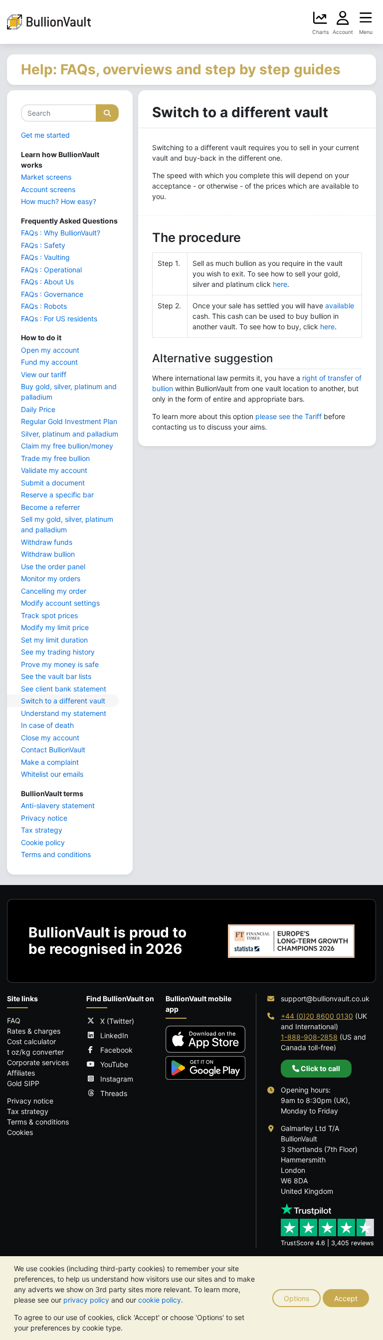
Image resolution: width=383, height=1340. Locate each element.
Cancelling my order (53, 591)
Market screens (46, 177)
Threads (113, 1093)
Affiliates (21, 1073)
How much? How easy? (58, 201)
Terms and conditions (56, 854)
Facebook (116, 1050)
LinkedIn (114, 1035)
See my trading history (58, 652)
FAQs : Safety (43, 245)
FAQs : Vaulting (45, 257)
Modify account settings (60, 603)
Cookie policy (43, 842)
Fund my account (49, 362)
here (280, 284)
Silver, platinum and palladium (69, 434)
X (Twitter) (117, 1021)
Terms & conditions (38, 1121)
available (339, 305)
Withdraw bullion (48, 554)
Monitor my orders (50, 578)
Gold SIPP (23, 1083)
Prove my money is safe (60, 664)
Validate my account (54, 470)
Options (296, 1298)
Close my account (50, 737)
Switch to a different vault (63, 700)
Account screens (48, 189)
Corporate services (38, 1062)
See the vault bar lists (56, 676)
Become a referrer (50, 507)
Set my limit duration (54, 640)
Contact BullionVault (53, 749)
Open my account (50, 350)
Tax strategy (41, 830)
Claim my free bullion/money (67, 446)
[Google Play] (205, 1068)
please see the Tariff (288, 416)
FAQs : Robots (44, 306)
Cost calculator (31, 1041)
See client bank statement (63, 688)
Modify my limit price (55, 627)
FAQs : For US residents (59, 318)
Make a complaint (50, 762)
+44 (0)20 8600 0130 (317, 1016)
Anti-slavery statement (58, 805)
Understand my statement (63, 713)
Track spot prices (49, 615)
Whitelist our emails (52, 774)
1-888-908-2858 (309, 1037)
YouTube (114, 1064)
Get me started (45, 135)
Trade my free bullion (55, 458)
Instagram (116, 1079)
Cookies (20, 1132)
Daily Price (38, 409)
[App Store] (205, 1039)
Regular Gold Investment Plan (69, 421)
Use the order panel (53, 566)
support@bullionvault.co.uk (325, 998)
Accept (346, 1298)
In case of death (47, 725)
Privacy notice (44, 818)
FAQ (13, 1020)
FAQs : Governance (52, 294)
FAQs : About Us (47, 281)
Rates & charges (33, 1031)
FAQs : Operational (51, 269)
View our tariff (43, 374)
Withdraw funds (46, 542)
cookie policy (159, 1300)
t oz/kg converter (35, 1052)
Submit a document (53, 482)
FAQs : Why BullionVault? (60, 232)
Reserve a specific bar (57, 494)
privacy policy (86, 1300)
